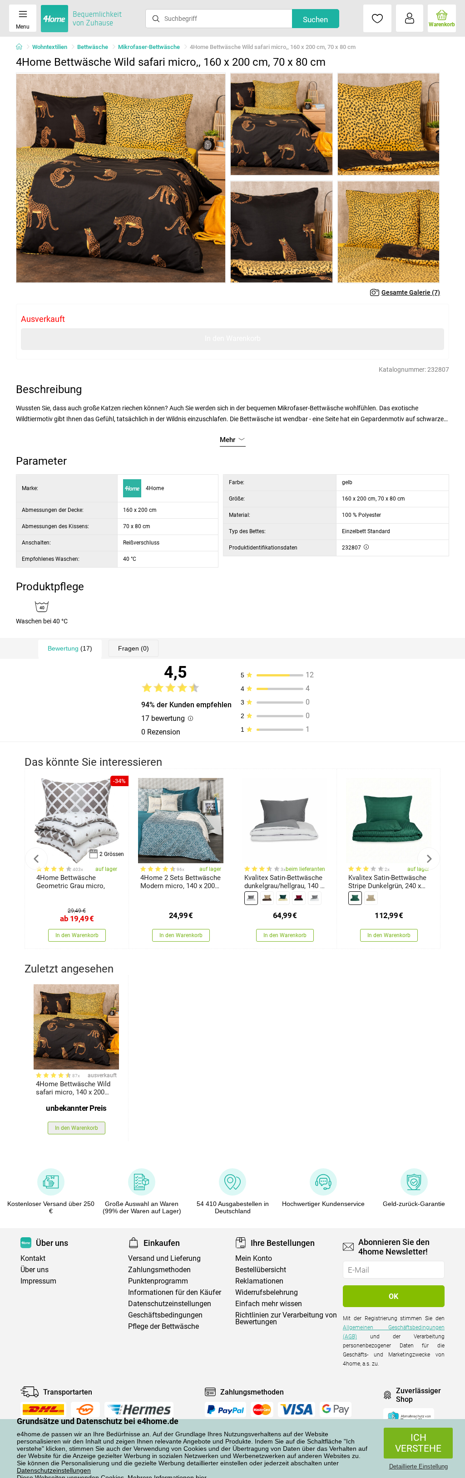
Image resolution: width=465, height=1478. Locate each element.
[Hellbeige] (371, 898)
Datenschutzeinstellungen (54, 1470)
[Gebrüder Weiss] (85, 1409)
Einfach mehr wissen (268, 1303)
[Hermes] (138, 1409)
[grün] (355, 898)
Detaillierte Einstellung (418, 1466)
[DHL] (43, 1409)
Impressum (38, 1281)
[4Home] (22, 47)
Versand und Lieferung (164, 1258)
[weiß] (314, 898)
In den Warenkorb (233, 338)
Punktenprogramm (158, 1281)
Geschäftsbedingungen (165, 1315)
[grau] (251, 898)
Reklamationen (259, 1281)
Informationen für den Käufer (174, 1292)
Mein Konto (253, 1258)
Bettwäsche (92, 47)
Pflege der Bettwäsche (163, 1326)
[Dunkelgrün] (283, 898)
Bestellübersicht (260, 1269)
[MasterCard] (262, 1409)
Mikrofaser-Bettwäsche (149, 47)
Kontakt (32, 1258)
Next (428, 858)
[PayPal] (225, 1409)
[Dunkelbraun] (267, 898)
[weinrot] (298, 898)
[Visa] (296, 1409)
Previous (36, 858)
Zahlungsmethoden (159, 1269)
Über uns (34, 1269)
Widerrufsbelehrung (266, 1292)
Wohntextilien (49, 47)
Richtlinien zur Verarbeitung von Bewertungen (286, 1318)
